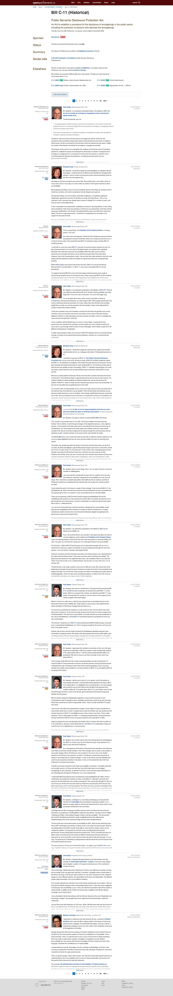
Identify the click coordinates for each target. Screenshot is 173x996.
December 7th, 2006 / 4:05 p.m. (40, 290)
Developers (125, 987)
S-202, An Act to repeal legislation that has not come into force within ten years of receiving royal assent (86, 410)
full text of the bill (80, 70)
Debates (86, 2)
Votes (103, 985)
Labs (113, 2)
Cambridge (75, 802)
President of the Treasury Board (90, 230)
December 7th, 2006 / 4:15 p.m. (40, 231)
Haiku (123, 985)
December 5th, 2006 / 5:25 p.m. (40, 350)
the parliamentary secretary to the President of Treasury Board (82, 964)
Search (83, 987)
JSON (130, 987)
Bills (79, 2)
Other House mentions (60, 94)
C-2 (88, 173)
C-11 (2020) (55, 85)
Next (105, 101)
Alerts (82, 989)
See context (45, 118)
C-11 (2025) (55, 80)
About (106, 2)
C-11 (84, 241)
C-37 (104, 290)
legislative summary (86, 51)
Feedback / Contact (127, 983)
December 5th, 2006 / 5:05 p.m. (40, 410)
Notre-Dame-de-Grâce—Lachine (82, 861)
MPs (72, 2)
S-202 (96, 418)
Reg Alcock (55, 37)
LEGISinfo (85, 68)
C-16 (103, 845)
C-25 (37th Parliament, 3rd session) (63, 58)
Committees (96, 2)
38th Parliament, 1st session (53, 7)
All (100, 101)
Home (34, 7)
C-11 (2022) (101, 80)
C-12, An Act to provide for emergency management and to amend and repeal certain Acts (86, 113)
